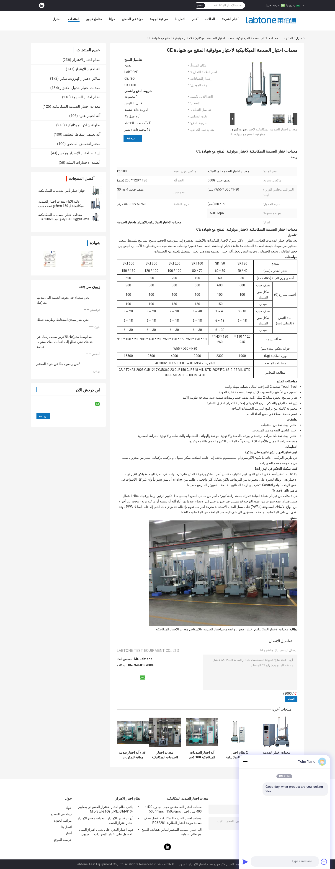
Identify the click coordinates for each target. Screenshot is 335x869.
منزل (299, 38)
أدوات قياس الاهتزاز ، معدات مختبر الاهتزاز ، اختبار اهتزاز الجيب (104, 820)
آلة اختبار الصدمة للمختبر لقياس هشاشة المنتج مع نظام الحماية (172, 832)
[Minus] (245, 761)
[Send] (245, 862)
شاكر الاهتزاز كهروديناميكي (79, 78)
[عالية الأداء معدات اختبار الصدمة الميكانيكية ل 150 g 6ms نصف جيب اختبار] (96, 203)
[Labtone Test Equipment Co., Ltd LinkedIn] (42, 5)
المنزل (57, 19)
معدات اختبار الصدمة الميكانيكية (257, 38)
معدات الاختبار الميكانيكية (271, 629)
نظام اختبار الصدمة (86, 97)
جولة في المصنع (132, 19)
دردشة (130, 138)
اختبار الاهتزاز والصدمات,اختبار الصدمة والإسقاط (221, 629)
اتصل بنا (180, 19)
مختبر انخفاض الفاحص (83, 144)
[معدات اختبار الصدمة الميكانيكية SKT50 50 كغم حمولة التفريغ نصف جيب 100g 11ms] (276, 732)
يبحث (199, 5)
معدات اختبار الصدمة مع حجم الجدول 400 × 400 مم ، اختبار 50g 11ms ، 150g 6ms (173, 809)
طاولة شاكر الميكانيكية (83, 125)
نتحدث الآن (274, 5)
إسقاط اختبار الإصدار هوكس (79, 153)
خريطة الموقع (63, 839)
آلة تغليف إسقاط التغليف (81, 134)
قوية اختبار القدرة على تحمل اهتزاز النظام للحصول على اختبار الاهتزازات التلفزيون (106, 832)
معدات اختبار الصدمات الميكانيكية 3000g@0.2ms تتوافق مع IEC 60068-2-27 (63, 219)
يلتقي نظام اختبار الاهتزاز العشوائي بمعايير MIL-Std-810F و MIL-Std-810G (105, 809)
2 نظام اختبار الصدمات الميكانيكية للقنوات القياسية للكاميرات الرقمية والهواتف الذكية (239, 755)
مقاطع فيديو (94, 19)
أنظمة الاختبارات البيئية (83, 162)
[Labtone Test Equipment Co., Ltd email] (100, 404)
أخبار (195, 19)
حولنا (112, 19)
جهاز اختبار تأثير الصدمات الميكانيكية (61, 190)
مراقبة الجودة (159, 19)
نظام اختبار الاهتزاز (86, 60)
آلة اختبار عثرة (89, 116)
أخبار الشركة (230, 19)
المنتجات (74, 19)
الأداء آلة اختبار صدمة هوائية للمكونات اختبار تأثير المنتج (133, 755)
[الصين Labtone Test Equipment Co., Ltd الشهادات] (49, 259)
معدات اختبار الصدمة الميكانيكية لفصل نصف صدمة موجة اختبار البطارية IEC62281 (173, 820)
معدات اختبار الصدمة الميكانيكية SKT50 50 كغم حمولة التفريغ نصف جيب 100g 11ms (276, 755)
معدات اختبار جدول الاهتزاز (80, 88)
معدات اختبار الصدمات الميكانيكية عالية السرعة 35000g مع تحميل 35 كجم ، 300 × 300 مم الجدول (165, 755)
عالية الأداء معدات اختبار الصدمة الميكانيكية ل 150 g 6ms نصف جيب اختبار (61, 206)
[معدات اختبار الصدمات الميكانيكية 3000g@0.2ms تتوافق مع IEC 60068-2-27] (96, 217)
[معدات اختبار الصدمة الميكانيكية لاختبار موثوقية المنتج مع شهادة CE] (265, 85)
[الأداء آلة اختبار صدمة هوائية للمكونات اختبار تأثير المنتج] (133, 732)
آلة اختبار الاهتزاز (87, 69)
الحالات (210, 19)
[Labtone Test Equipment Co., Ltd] (271, 20)
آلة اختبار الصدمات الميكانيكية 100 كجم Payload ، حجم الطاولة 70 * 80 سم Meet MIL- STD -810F (202, 755)
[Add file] (324, 862)
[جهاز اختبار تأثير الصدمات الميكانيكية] (96, 190)
